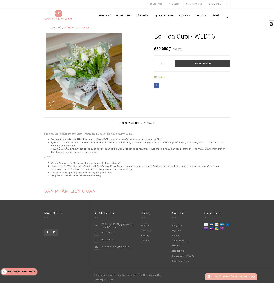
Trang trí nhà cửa (181, 240)
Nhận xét (149, 123)
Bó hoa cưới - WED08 (183, 256)
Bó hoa (175, 235)
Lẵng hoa (177, 225)
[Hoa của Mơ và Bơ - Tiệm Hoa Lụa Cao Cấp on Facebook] (47, 232)
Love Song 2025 (180, 261)
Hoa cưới (176, 245)
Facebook (156, 85)
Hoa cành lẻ (178, 251)
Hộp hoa (176, 230)
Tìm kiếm (145, 225)
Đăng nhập (157, 4)
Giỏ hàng (145, 240)
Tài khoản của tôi (195, 4)
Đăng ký (175, 4)
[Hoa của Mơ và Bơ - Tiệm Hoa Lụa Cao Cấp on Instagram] (54, 232)
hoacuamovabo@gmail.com (115, 246)
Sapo (110, 279)
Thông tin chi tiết (129, 123)
